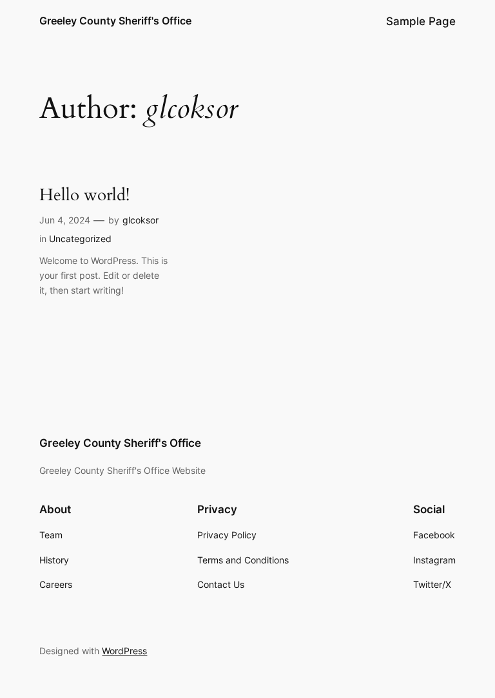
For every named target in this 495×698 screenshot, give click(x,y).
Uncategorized (80, 238)
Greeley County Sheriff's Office (115, 20)
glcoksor (140, 219)
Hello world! (84, 195)
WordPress (124, 650)
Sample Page (421, 21)
